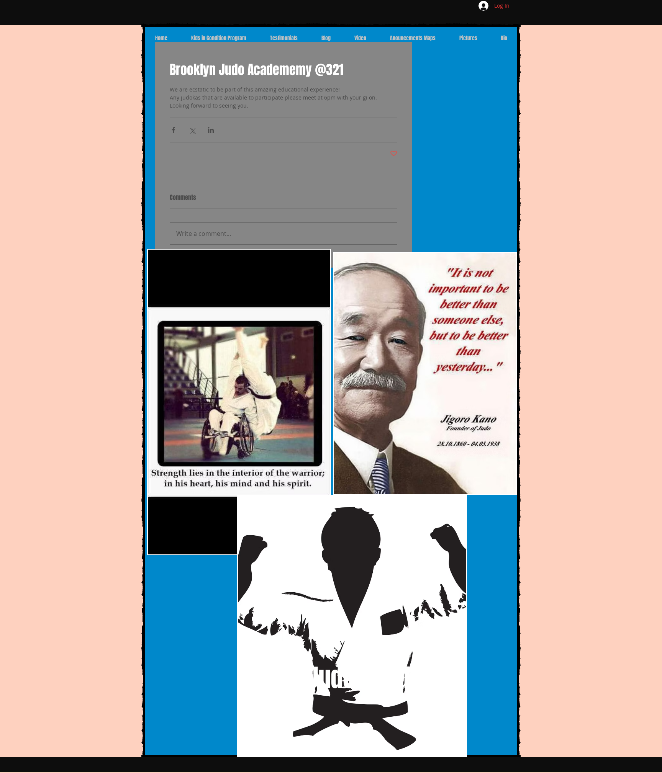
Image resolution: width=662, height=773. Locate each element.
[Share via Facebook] (173, 130)
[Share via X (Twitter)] (192, 130)
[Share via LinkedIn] (211, 130)
